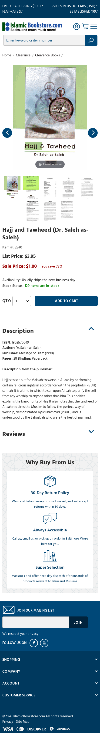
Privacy (7, 721)
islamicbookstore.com (32, 27)
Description (18, 331)
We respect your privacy (20, 634)
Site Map (23, 721)
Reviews (13, 434)
